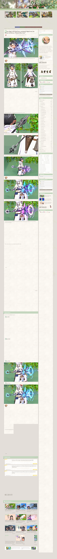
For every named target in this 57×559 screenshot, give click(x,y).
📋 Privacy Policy (28, 556)
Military (10, 491)
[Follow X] (5, 494)
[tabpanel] (9, 22)
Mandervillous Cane (32, 58)
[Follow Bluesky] (7, 494)
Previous (4, 22)
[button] (51, 32)
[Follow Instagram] (10, 494)
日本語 (49, 82)
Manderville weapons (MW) (23, 491)
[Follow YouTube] (11, 494)
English (42, 82)
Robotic (13, 491)
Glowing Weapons (17, 491)
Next (52, 22)
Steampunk (7, 491)
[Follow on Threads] (8, 494)
